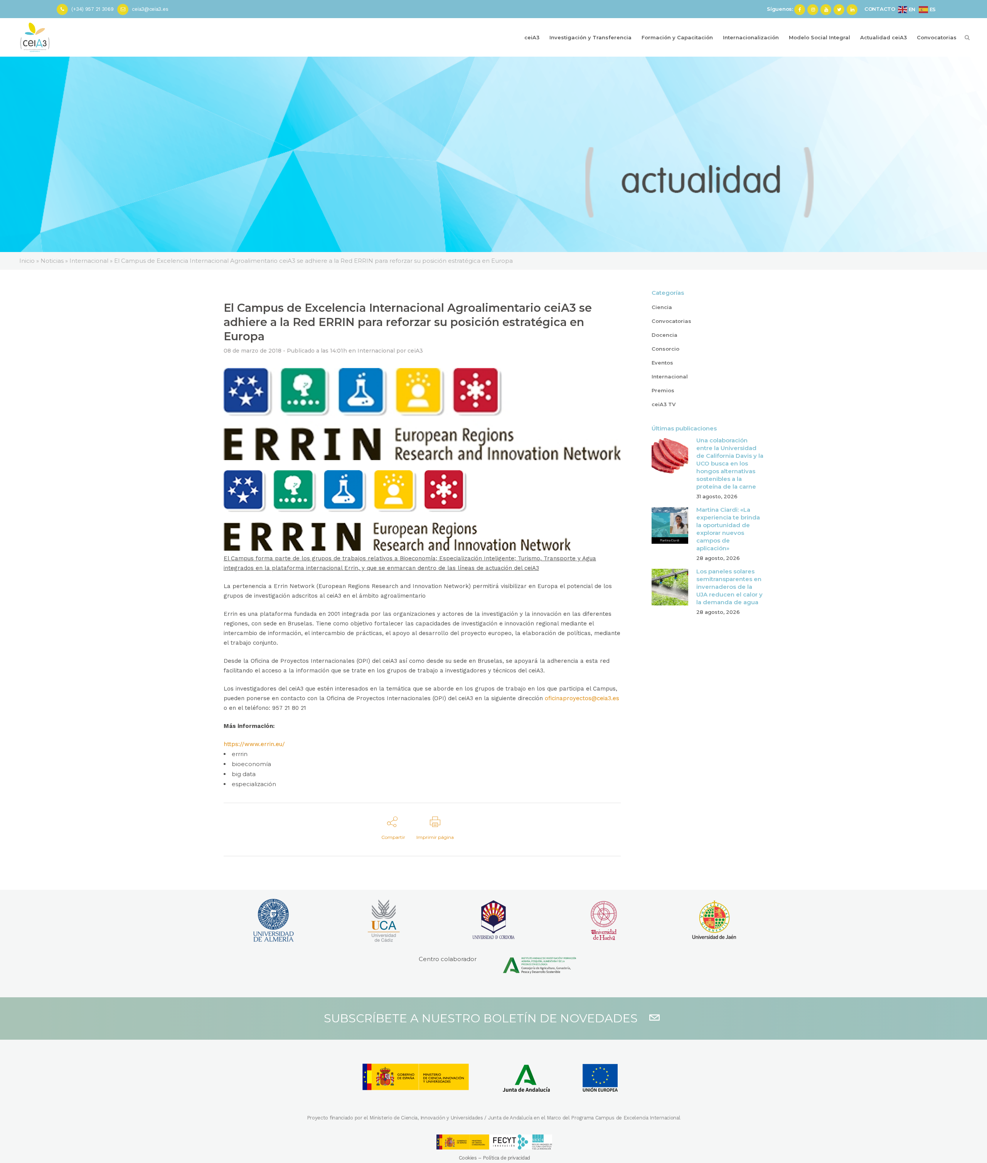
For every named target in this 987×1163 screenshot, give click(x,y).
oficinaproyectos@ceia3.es (582, 698)
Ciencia (662, 307)
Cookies (468, 1158)
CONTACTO (879, 9)
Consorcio (665, 349)
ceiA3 (415, 350)
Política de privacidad (506, 1158)
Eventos (662, 363)
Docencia (664, 335)
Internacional (376, 350)
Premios (663, 390)
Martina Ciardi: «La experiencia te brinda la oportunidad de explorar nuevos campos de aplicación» (728, 529)
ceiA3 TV (663, 404)
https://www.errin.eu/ (254, 744)
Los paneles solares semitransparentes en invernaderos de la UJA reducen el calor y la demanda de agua (729, 587)
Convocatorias (671, 321)
